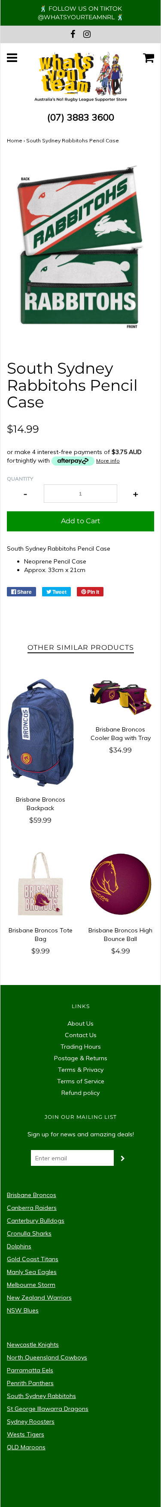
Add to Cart (80, 521)
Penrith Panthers (30, 1383)
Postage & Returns (80, 1058)
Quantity (20, 478)
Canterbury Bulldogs (35, 1220)
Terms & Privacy (80, 1069)
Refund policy (80, 1093)
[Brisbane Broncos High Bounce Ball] (121, 883)
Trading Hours (81, 1046)
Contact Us (81, 1035)
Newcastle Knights (33, 1344)
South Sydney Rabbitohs (41, 1396)
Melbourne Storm (31, 1285)
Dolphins (19, 1246)
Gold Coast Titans (32, 1259)
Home (14, 140)
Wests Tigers (25, 1434)
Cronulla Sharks (29, 1233)
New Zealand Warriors (39, 1297)
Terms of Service (80, 1081)
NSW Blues (23, 1310)
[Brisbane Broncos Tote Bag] (40, 883)
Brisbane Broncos (31, 1195)
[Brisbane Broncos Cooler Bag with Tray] (121, 698)
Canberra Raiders (32, 1208)
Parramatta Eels (30, 1370)
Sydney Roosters (31, 1421)
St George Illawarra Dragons (47, 1409)
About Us (80, 1023)
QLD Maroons (26, 1447)
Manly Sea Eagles (32, 1272)
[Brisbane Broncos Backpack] (40, 733)
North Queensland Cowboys (47, 1357)
